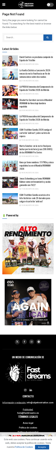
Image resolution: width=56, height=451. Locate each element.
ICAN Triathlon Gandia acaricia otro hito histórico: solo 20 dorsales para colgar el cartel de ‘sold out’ (34, 198)
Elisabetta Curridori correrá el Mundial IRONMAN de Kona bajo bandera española (35, 103)
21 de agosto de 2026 (29, 81)
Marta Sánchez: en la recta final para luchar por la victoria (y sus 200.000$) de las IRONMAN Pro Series (35, 149)
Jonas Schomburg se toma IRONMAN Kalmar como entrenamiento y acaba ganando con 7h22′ (35, 182)
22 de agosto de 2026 (29, 64)
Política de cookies (28, 427)
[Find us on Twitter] (17, 342)
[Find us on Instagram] (31, 341)
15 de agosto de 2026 (29, 205)
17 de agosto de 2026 (29, 189)
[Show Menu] (3, 4)
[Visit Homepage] (26, 5)
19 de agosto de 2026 (29, 140)
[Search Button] (47, 37)
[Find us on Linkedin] (31, 390)
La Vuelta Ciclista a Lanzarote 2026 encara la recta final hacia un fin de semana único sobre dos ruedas (34, 73)
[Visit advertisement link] (28, 248)
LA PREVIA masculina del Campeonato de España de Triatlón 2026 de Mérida (36, 118)
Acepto (42, 447)
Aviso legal (28, 423)
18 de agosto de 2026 (29, 173)
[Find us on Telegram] (38, 341)
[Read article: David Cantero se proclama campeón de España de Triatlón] (10, 60)
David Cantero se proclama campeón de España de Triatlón (36, 58)
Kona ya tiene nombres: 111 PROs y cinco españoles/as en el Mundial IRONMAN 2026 (36, 165)
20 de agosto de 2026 (29, 110)
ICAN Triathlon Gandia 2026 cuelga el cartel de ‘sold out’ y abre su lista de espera (35, 133)
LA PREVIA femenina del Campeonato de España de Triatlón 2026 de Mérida (36, 88)
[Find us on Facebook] (24, 341)
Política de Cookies (24, 447)
